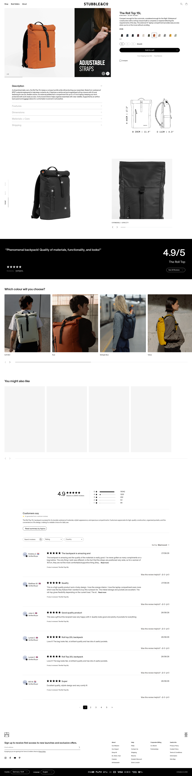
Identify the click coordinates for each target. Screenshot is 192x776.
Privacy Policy (42, 751)
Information (173, 756)
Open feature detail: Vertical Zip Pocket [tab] (52, 190)
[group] (57, 42)
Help (132, 742)
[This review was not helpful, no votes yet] (167, 574)
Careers (114, 759)
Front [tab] (5, 202)
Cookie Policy (174, 749)
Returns (133, 756)
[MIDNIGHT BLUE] (132, 35)
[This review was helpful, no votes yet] (162, 574)
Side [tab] (5, 184)
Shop (6, 4)
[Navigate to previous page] (80, 707)
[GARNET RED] (138, 35)
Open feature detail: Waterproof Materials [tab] (65, 208)
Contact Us (134, 749)
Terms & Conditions (176, 752)
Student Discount (136, 759)
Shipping (134, 752)
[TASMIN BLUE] (127, 35)
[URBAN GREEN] (149, 35)
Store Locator (135, 762)
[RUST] (154, 35)
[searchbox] (31, 539)
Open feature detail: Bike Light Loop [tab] (62, 182)
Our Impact (115, 749)
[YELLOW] (170, 35)
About (24, 4)
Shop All (114, 752)
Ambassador (116, 762)
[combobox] (53, 539)
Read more (105, 563)
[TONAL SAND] (143, 35)
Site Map (173, 759)
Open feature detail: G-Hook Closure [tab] (58, 175)
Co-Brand (154, 746)
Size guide (139, 43)
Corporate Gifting (156, 742)
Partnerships (154, 749)
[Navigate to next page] (112, 707)
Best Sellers (15, 4)
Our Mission (115, 746)
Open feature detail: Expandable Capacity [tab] (43, 172)
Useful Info (173, 742)
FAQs (132, 746)
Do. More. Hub (116, 756)
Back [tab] (5, 193)
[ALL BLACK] (122, 35)
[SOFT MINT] (175, 35)
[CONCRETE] (165, 35)
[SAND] (159, 35)
